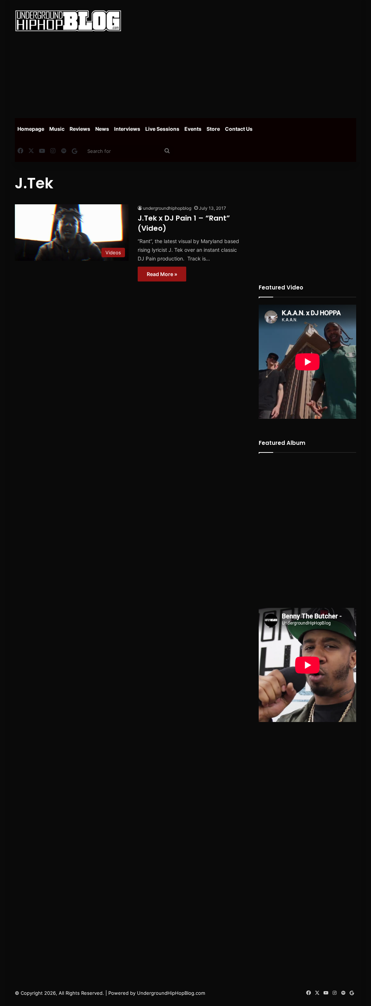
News (102, 129)
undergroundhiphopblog (167, 208)
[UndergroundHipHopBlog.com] (68, 21)
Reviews (80, 129)
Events (192, 129)
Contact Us (239, 129)
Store (213, 129)
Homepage (30, 129)
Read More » (162, 274)
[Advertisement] (251, 58)
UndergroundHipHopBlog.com (171, 993)
